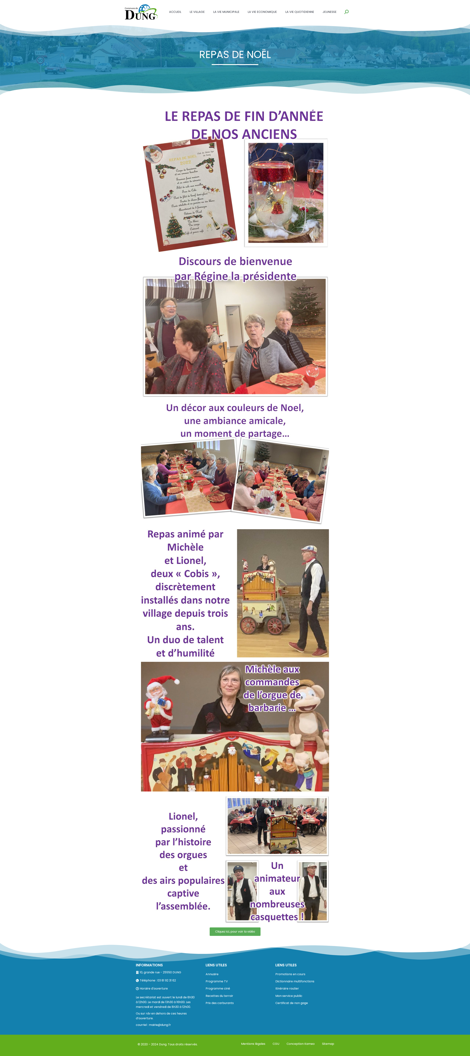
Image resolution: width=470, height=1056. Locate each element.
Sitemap (328, 1044)
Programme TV (217, 981)
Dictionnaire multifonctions (294, 981)
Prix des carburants (220, 1003)
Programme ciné (218, 988)
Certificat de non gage (291, 1003)
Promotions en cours (290, 974)
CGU (276, 1044)
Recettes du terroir (219, 996)
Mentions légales (253, 1044)
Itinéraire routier (287, 988)
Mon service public (288, 996)
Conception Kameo (301, 1044)
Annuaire (212, 974)
